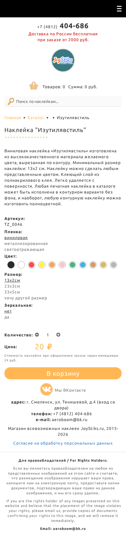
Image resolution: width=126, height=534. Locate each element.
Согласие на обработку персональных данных (63, 443)
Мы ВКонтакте (70, 390)
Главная (12, 117)
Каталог (36, 117)
